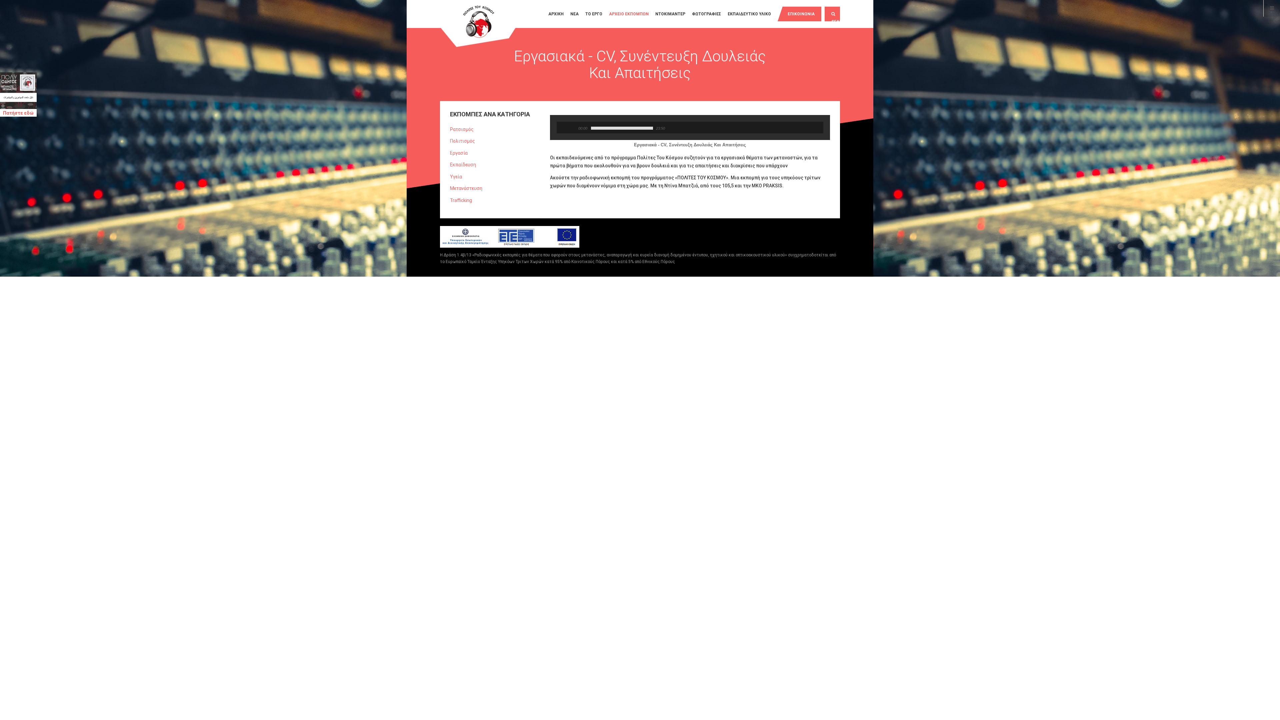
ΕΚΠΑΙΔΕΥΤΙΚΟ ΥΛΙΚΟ (749, 14)
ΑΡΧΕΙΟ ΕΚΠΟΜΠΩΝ (629, 14)
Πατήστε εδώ (18, 113)
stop (572, 127)
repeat (669, 128)
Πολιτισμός (462, 141)
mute (679, 128)
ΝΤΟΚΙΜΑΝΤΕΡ (670, 14)
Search (835, 20)
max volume (584, 136)
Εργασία (459, 153)
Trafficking (461, 200)
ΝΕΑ (574, 14)
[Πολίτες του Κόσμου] (478, 22)
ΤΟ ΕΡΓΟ (593, 14)
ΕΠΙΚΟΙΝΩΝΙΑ (801, 14)
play (565, 127)
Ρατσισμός (462, 129)
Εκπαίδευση (463, 164)
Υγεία (456, 176)
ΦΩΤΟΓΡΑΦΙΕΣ (706, 14)
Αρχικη (556, 14)
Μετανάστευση (466, 188)
